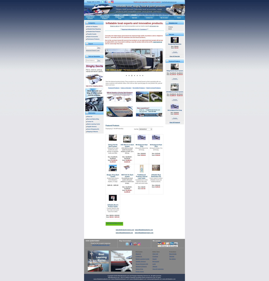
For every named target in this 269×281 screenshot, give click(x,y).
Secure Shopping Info (93, 129)
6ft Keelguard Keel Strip (156, 145)
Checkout (155, 256)
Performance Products (93, 39)
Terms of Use (139, 269)
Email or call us (114, 26)
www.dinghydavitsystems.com (125, 230)
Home (179, 18)
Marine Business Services (121, 261)
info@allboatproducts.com (169, 2)
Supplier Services (92, 126)
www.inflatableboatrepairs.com (144, 233)
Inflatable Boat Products (93, 31)
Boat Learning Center (99, 261)
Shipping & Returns (92, 131)
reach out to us (157, 42)
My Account (164, 18)
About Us (89, 116)
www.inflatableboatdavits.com (144, 230)
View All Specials (175, 56)
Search (154, 259)
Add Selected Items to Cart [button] (114, 223)
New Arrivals (172, 254)
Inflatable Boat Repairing (94, 29)
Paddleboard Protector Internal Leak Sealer (141, 176)
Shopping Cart (173, 23)
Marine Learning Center (93, 124)
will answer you (154, 26)
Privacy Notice (140, 271)
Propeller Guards (91, 34)
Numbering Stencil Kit (174, 44)
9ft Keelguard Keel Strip (142, 145)
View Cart (155, 254)
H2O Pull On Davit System (127, 175)
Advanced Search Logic (93, 50)
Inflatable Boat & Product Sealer (112, 205)
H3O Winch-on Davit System (127, 145)
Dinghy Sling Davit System (113, 175)
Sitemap (154, 266)
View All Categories (158, 269)
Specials (134, 18)
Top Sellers (172, 259)
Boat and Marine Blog (93, 119)
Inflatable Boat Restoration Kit (156, 175)
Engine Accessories (92, 36)
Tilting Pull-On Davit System (113, 145)
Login (154, 264)
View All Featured (174, 122)
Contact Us (149, 18)
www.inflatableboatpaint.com (124, 233)
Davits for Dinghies (92, 26)
